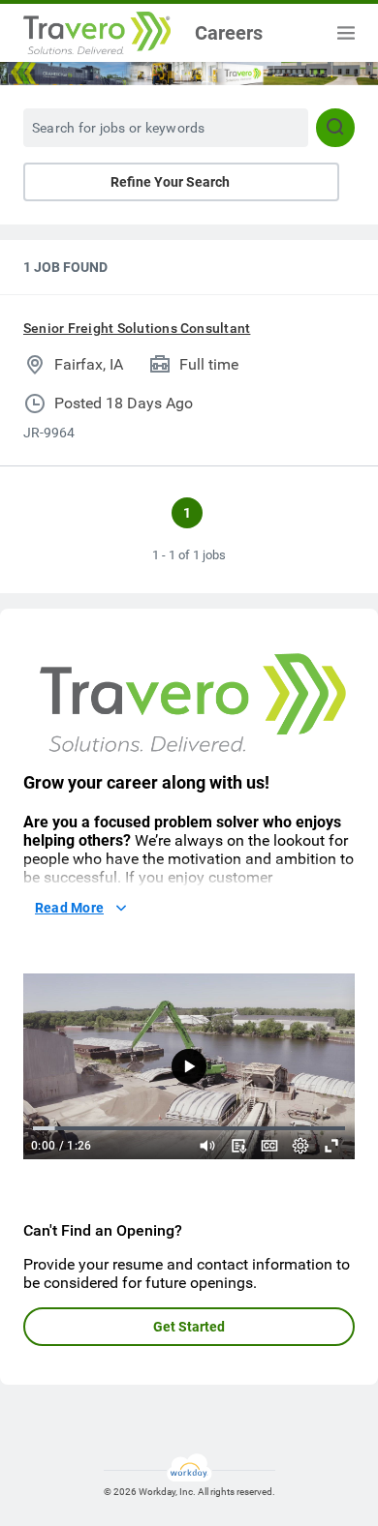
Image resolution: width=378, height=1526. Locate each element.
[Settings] (300, 1145)
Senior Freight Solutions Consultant (136, 328)
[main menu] (346, 33)
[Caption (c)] (269, 1145)
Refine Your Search (170, 182)
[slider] (207, 1145)
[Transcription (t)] (238, 1145)
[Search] (335, 127)
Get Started (189, 1326)
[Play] (189, 1066)
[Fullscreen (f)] (331, 1145)
